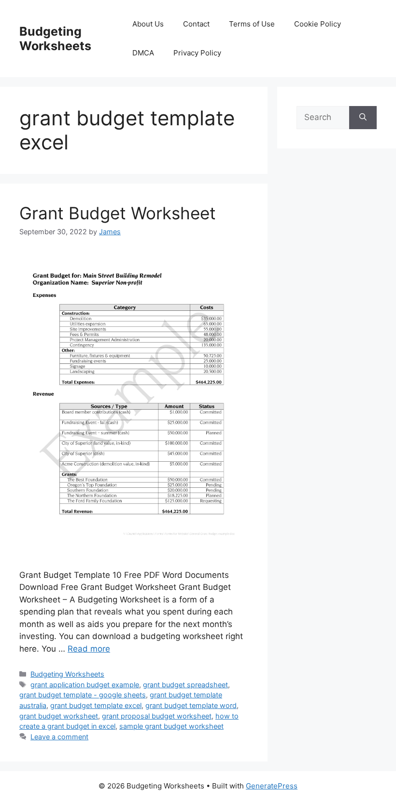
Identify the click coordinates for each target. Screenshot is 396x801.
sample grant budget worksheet (171, 726)
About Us (148, 23)
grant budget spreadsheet (185, 685)
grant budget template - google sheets (82, 695)
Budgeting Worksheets (55, 38)
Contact (196, 23)
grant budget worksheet (58, 716)
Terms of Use (252, 23)
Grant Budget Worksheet (117, 213)
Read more (89, 649)
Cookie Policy (317, 23)
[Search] (363, 117)
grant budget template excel (95, 705)
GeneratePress (271, 785)
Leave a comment (59, 737)
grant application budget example (84, 685)
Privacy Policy (197, 52)
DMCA (143, 52)
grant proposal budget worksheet (157, 716)
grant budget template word (191, 705)
